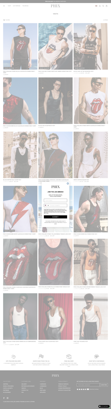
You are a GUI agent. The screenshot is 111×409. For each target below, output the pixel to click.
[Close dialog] (68, 183)
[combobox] (46, 205)
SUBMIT (55, 217)
